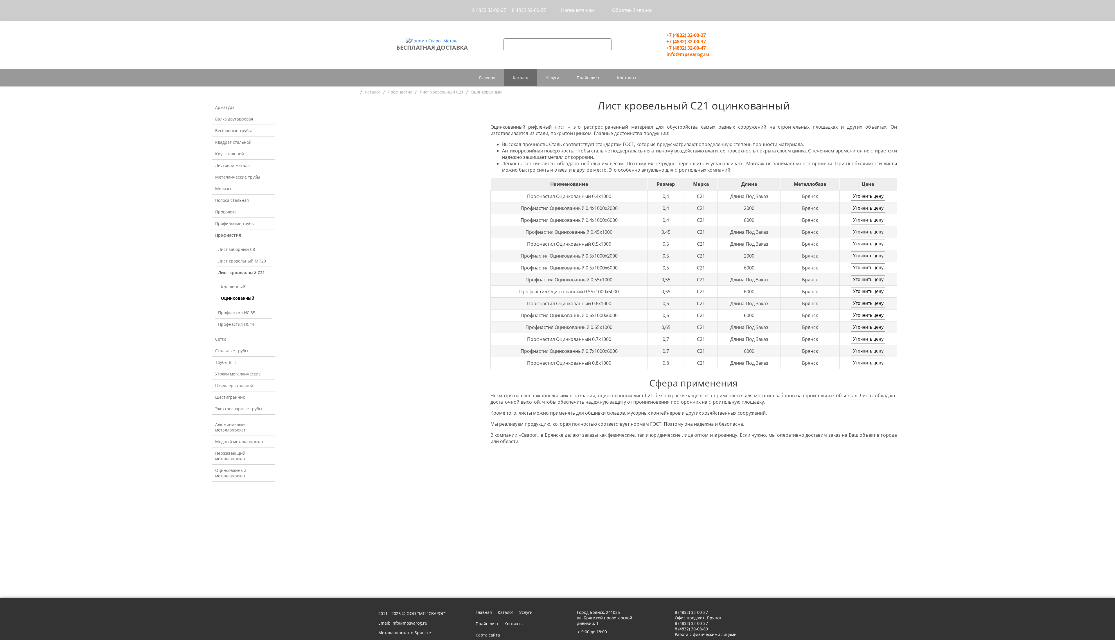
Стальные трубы (231, 350)
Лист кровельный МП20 (242, 261)
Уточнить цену (868, 196)
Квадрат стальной (233, 142)
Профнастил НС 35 (236, 312)
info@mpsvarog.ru (687, 54)
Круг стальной (229, 154)
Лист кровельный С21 (241, 272)
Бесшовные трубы (233, 130)
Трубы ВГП (225, 362)
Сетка (220, 339)
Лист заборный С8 (236, 249)
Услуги (552, 77)
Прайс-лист (588, 77)
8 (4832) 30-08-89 (691, 629)
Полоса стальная (232, 200)
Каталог (520, 77)
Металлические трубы (237, 177)
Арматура (225, 107)
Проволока (226, 212)
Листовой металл (232, 165)
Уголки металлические (238, 374)
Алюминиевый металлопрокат (230, 427)
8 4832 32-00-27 (489, 10)
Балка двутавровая (234, 119)
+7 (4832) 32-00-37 (686, 41)
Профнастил (228, 235)
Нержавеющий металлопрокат (230, 455)
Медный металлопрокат (239, 441)
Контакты (626, 77)
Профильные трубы (235, 223)
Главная (487, 77)
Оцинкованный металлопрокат (230, 473)
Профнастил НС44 (236, 324)
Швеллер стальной (234, 385)
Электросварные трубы (238, 408)
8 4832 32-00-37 (529, 10)
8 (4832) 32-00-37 (691, 623)
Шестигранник (230, 397)
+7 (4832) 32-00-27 (686, 35)
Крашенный (233, 287)
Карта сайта (488, 635)
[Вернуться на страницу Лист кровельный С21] (495, 461)
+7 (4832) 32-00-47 (686, 48)
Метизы (223, 188)
